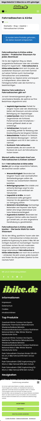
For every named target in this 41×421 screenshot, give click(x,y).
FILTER (6, 22)
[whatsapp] (21, 277)
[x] (8, 277)
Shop (16, 26)
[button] (38, 382)
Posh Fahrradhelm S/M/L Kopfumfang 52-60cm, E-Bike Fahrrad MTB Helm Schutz (19, 362)
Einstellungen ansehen (20, 414)
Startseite (8, 26)
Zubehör (23, 26)
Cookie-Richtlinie (10, 418)
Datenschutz (7, 306)
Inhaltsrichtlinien (8, 312)
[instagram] (12, 277)
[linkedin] (17, 277)
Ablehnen (20, 409)
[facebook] (3, 277)
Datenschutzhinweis (22, 418)
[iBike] (20, 7)
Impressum (32, 418)
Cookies (5, 309)
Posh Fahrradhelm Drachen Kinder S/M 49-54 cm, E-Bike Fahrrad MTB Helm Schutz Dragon (19, 355)
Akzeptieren (20, 404)
